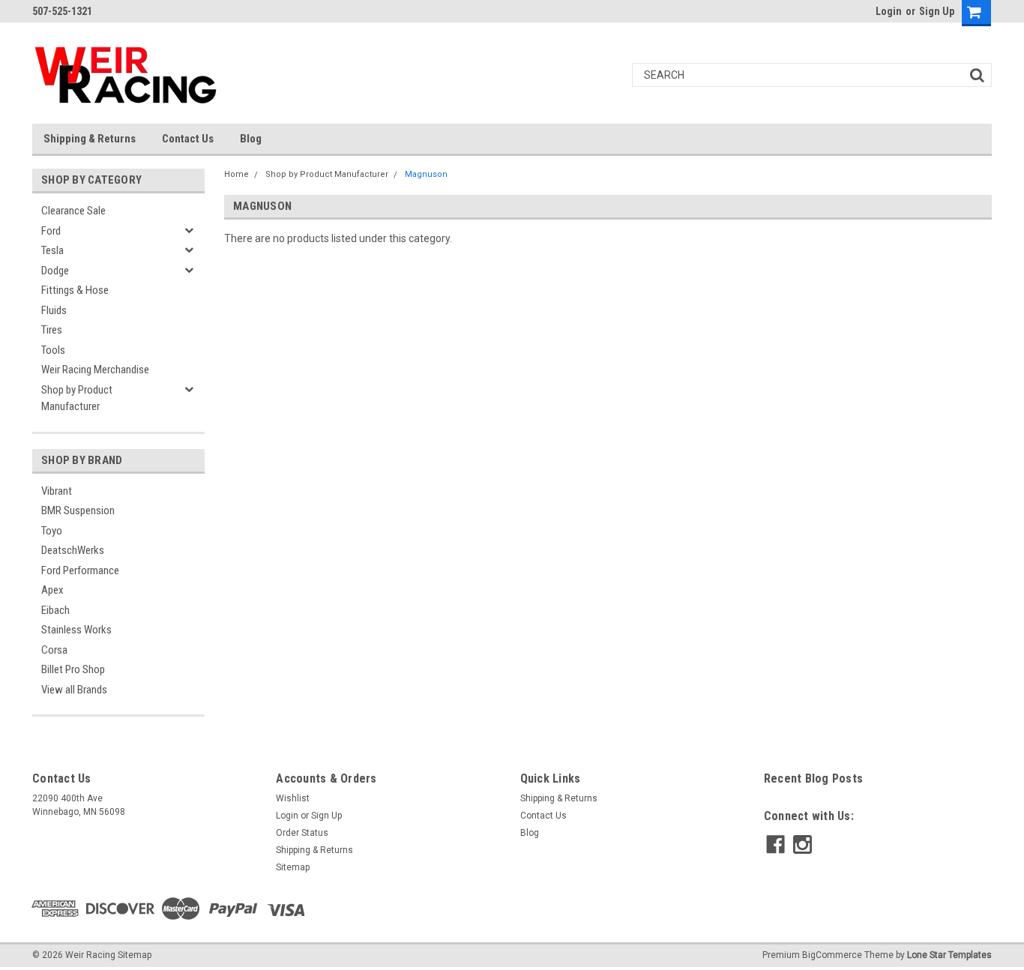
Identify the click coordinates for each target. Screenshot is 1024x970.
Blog (251, 138)
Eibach (55, 610)
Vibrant (56, 491)
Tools (53, 350)
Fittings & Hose (75, 290)
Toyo (51, 530)
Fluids (54, 310)
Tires (51, 330)
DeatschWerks (72, 550)
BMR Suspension (78, 510)
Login (889, 11)
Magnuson (426, 174)
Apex (52, 590)
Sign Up (936, 11)
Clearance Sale (73, 210)
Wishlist (293, 798)
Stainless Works (76, 629)
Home (236, 174)
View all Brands (74, 689)
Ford (51, 231)
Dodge (55, 270)
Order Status (302, 833)
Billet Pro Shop (73, 669)
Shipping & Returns (89, 138)
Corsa (54, 650)
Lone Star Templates (949, 955)
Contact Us (188, 138)
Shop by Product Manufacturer (76, 398)
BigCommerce (832, 955)
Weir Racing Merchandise (95, 369)
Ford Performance (80, 570)
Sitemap (293, 867)
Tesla (52, 250)
